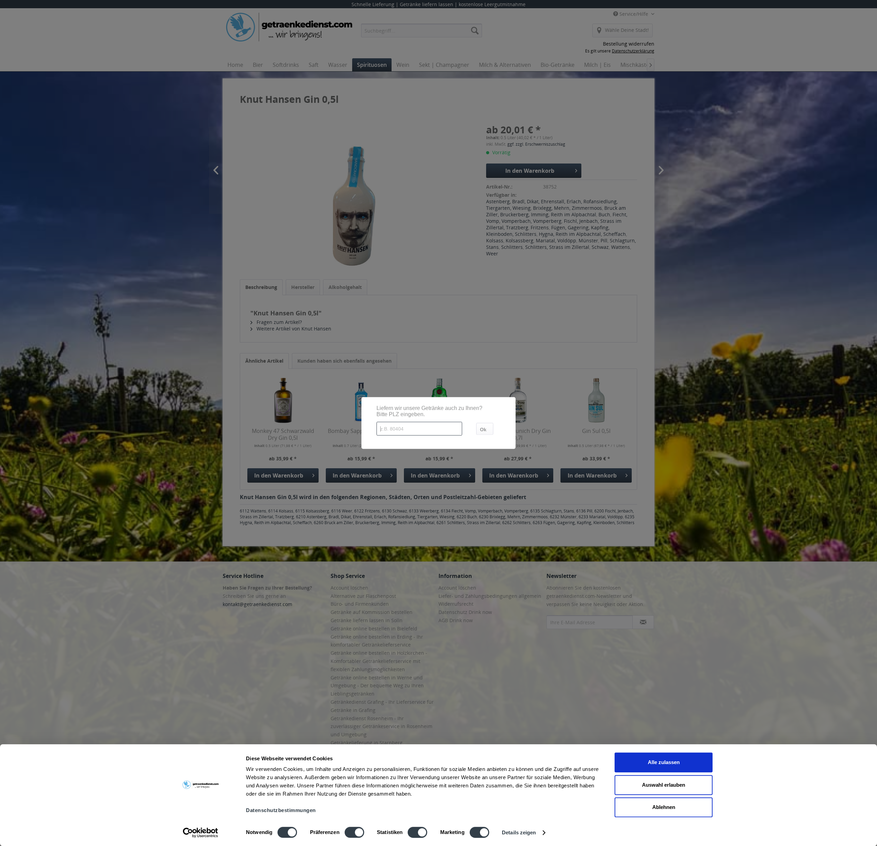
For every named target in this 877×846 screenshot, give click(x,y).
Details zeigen (519, 832)
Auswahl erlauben (663, 785)
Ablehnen (663, 807)
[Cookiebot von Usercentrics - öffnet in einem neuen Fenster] (201, 832)
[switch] (354, 832)
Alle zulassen (664, 762)
